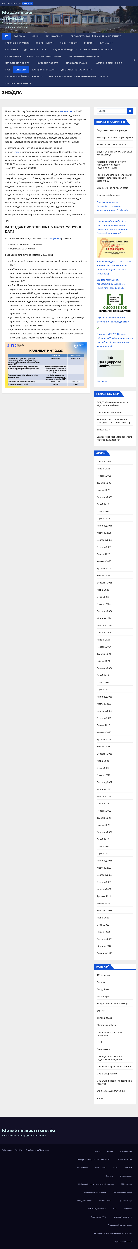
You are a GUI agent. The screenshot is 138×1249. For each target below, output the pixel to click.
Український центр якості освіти (113, 188)
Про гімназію (44, 43)
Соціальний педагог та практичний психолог (81, 49)
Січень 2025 (103, 597)
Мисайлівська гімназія (28, 1130)
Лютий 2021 (103, 918)
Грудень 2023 (104, 690)
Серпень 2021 (104, 882)
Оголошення (103, 1049)
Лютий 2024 (103, 675)
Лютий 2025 (103, 590)
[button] (134, 59)
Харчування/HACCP (43, 70)
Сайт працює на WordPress (13, 1150)
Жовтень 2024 (104, 618)
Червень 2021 (104, 889)
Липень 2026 (103, 469)
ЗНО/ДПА (21, 70)
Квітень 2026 (103, 490)
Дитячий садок (34, 49)
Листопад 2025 (104, 526)
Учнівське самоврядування (44, 56)
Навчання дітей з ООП (108, 63)
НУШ (7, 70)
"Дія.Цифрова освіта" (107, 202)
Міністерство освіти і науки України (115, 137)
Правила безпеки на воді (110, 412)
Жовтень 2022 (104, 789)
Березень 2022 (104, 832)
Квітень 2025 (103, 575)
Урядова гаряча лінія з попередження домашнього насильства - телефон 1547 (111, 284)
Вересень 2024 (104, 625)
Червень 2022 (104, 811)
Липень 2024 (103, 640)
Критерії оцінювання (18, 83)
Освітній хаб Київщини (108, 195)
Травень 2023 (104, 739)
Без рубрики (103, 989)
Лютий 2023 (103, 761)
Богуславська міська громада (112, 130)
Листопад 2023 (104, 697)
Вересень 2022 (104, 796)
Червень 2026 (104, 476)
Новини (35, 36)
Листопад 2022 (104, 782)
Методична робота (17, 63)
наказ (16, 152)
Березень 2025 (104, 583)
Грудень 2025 (104, 518)
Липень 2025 (103, 554)
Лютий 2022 (103, 839)
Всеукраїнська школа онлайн (112, 144)
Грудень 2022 (104, 775)
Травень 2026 (104, 483)
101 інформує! (54, 36)
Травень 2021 (104, 896)
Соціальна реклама (107, 1074)
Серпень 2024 (104, 632)
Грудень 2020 (104, 932)
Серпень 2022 (104, 804)
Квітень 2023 (103, 747)
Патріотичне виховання (84, 56)
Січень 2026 (103, 511)
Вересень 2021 (104, 875)
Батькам (105, 43)
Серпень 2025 (104, 547)
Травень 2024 (104, 654)
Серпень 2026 (104, 461)
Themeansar (44, 1150)
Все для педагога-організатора (113, 1004)
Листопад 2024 (104, 611)
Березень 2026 (104, 497)
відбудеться (55, 238)
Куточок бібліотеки (17, 43)
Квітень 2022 (103, 825)
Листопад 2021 (104, 861)
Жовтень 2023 (104, 704)
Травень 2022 (104, 818)
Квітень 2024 (103, 661)
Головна (19, 36)
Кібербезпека (13, 56)
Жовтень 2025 (104, 533)
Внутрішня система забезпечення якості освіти (78, 76)
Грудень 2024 (104, 604)
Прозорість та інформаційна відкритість (97, 36)
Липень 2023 (103, 725)
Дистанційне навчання (76, 70)
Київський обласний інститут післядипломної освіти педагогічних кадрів (111, 165)
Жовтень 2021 (104, 868)
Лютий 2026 (103, 504)
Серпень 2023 (104, 718)
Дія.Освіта (102, 381)
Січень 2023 (103, 768)
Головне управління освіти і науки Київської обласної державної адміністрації (114, 178)
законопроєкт (66, 111)
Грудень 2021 (104, 853)
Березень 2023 (104, 754)
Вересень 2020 (104, 953)
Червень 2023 (104, 732)
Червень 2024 (104, 647)
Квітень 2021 (103, 903)
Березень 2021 (104, 910)
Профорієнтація (76, 63)
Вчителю (11, 49)
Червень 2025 (104, 561)
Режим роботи (69, 43)
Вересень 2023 (104, 711)
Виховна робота (48, 63)
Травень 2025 (104, 568)
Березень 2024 (104, 668)
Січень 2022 (103, 846)
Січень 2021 (103, 925)
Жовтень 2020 (104, 946)
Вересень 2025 (104, 540)
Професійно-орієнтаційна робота (114, 1066)
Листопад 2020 (104, 939)
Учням (88, 43)
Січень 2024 (103, 682)
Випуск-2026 (103, 430)
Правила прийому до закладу (24, 76)
